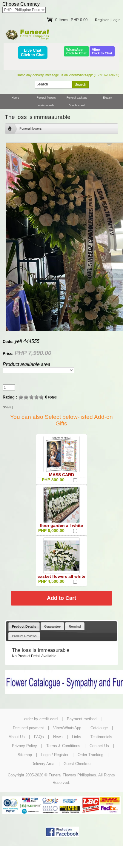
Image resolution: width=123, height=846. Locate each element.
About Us (17, 737)
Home (15, 97)
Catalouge (99, 728)
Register (102, 20)
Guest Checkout (78, 763)
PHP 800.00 (53, 479)
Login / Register (54, 754)
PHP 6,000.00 (51, 530)
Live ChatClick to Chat (32, 52)
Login (116, 20)
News (58, 737)
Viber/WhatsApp (67, 728)
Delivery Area (42, 763)
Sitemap (25, 754)
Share (7, 407)
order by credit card (41, 719)
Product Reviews (24, 636)
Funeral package (77, 97)
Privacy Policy (24, 746)
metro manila (46, 105)
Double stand (77, 105)
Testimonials (101, 737)
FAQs (39, 737)
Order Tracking (90, 754)
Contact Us (99, 746)
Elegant (107, 97)
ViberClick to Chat (102, 51)
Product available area (26, 364)
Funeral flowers (46, 97)
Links (76, 737)
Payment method (81, 719)
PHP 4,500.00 (51, 581)
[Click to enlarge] (61, 454)
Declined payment (28, 728)
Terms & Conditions (63, 746)
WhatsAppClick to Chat (76, 51)
